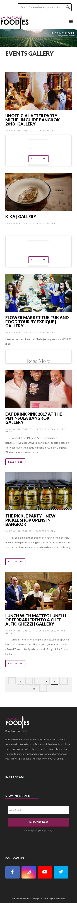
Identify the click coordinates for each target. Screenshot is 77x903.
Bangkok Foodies (20, 131)
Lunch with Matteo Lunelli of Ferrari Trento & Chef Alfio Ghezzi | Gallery (35, 619)
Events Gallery (46, 131)
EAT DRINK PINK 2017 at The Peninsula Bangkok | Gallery (33, 418)
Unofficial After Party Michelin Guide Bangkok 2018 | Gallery (32, 119)
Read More (38, 159)
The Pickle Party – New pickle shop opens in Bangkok (30, 520)
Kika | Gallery (20, 216)
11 (34, 688)
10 (63, 681)
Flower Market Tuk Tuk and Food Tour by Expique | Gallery (37, 321)
